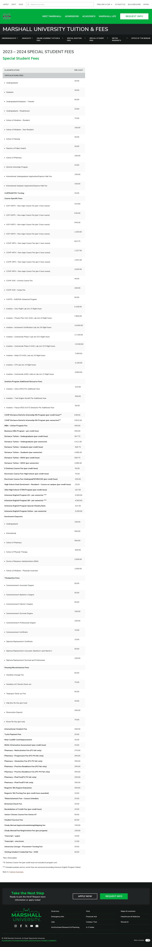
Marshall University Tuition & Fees (55, 29)
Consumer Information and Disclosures (27, 940)
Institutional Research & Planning (65, 927)
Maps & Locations (128, 911)
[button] (105, 4)
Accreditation (7, 940)
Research (125, 922)
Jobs (53, 922)
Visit (88, 911)
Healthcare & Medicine (130, 916)
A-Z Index (90, 927)
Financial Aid (91, 916)
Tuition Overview (16, 872)
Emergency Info (57, 916)
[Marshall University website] (7, 16)
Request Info (113, 896)
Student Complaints (49, 940)
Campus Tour (91, 922)
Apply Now (85, 896)
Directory (55, 911)
